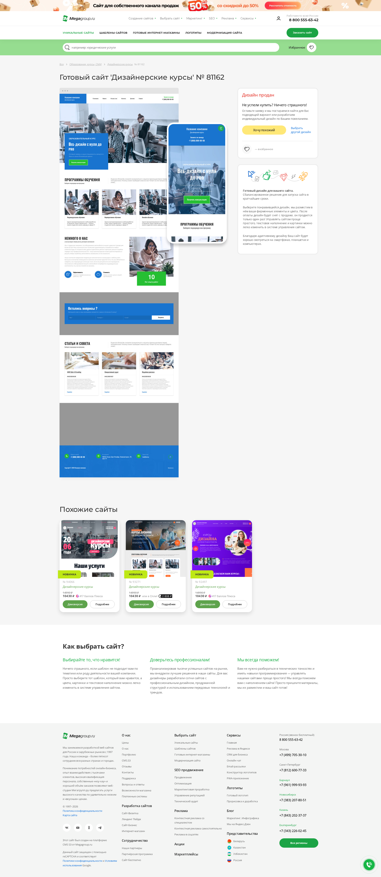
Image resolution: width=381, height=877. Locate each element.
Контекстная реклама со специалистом (189, 820)
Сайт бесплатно (131, 860)
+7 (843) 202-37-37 (292, 815)
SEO (212, 18)
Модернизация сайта (224, 32)
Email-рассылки (236, 766)
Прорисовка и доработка (242, 801)
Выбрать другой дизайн (301, 130)
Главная (232, 742)
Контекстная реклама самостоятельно (198, 828)
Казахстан (239, 847)
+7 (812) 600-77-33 (292, 770)
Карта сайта (70, 815)
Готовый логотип (237, 795)
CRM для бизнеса (237, 754)
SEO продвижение (188, 770)
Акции (179, 844)
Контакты (128, 772)
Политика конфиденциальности (82, 811)
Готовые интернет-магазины (156, 32)
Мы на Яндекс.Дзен (238, 824)
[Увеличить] (112, 560)
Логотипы (193, 32)
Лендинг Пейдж (131, 819)
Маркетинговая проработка (191, 789)
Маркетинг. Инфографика (243, 818)
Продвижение (183, 777)
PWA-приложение (238, 778)
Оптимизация (182, 783)
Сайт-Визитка (130, 813)
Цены (125, 742)
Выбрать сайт (170, 18)
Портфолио (129, 754)
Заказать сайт (302, 32)
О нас (125, 748)
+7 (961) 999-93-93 (292, 785)
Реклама (227, 18)
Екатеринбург (288, 825)
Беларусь (239, 841)
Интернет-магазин (133, 831)
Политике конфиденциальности (82, 861)
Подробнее (102, 604)
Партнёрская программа (137, 854)
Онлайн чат (234, 760)
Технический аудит (186, 801)
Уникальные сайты (78, 32)
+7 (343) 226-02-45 (292, 831)
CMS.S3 (126, 760)
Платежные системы (134, 796)
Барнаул (284, 780)
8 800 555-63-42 (303, 20)
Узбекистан (240, 854)
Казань (283, 810)
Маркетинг (194, 18)
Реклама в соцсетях (186, 834)
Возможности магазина (136, 790)
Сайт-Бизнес (129, 825)
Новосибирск (287, 794)
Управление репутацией (189, 795)
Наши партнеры (132, 848)
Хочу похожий (264, 130)
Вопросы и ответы (133, 784)
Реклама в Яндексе (238, 748)
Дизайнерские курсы (78, 587)
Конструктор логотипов (241, 772)
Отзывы (127, 766)
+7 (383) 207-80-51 (292, 800)
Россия (237, 860)
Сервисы (247, 18)
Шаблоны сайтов (113, 32)
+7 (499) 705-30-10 (292, 755)
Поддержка (129, 778)
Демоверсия (75, 604)
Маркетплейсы (186, 854)
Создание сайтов (141, 18)
